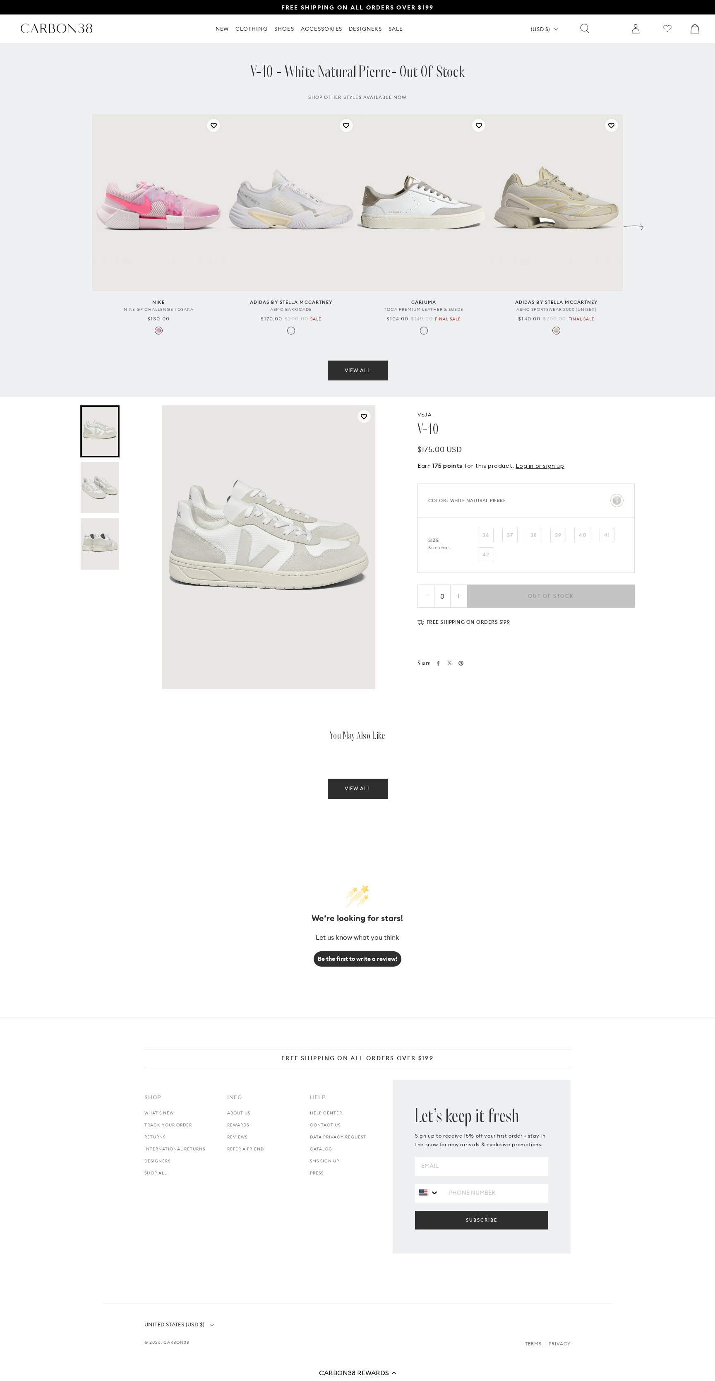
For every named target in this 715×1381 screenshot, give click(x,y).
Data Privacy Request (338, 1137)
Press (317, 1173)
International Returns (174, 1149)
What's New (159, 1113)
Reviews (237, 1137)
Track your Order (168, 1125)
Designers (157, 1161)
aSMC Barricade (291, 309)
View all (358, 370)
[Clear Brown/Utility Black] (556, 330)
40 (582, 535)
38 (533, 535)
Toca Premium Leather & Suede (423, 309)
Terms (533, 1344)
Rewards (238, 1125)
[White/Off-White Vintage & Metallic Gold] (424, 330)
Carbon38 (176, 1342)
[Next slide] (633, 224)
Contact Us (325, 1125)
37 (510, 535)
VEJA (424, 414)
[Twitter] (449, 663)
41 (607, 535)
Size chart (439, 548)
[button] (357, 1372)
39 (558, 535)
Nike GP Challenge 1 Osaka (159, 309)
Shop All (155, 1173)
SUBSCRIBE (481, 1220)
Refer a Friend (245, 1149)
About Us (238, 1113)
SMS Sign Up (324, 1161)
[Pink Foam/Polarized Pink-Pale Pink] (158, 330)
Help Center (326, 1113)
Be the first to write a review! (357, 958)
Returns (155, 1137)
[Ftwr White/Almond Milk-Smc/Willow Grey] (291, 330)
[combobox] (429, 1193)
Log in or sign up (540, 465)
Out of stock (551, 596)
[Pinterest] (460, 663)
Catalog (321, 1149)
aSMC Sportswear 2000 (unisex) (556, 309)
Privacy (560, 1344)
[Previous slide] (82, 224)
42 (485, 554)
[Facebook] (438, 663)
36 (485, 535)
